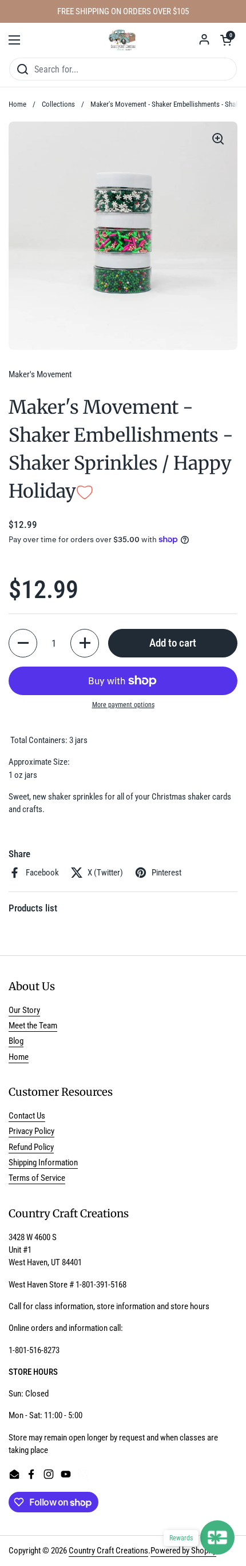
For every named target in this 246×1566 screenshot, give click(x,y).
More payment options (123, 705)
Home (17, 104)
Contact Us (27, 1116)
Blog (16, 1041)
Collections (58, 104)
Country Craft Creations (108, 1550)
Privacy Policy (31, 1131)
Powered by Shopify (183, 1550)
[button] (226, 40)
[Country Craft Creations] (123, 40)
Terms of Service (37, 1178)
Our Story (24, 1010)
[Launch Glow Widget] (217, 1537)
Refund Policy (31, 1147)
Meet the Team (33, 1025)
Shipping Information (43, 1162)
